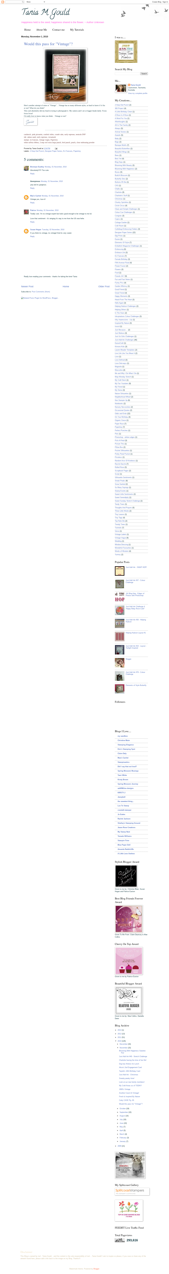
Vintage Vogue (120, 538)
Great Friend (119, 293)
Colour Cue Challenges (123, 212)
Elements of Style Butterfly (136, 685)
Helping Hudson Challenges (125, 306)
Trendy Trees (120, 524)
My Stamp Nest (124, 832)
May (121, 1127)
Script (117, 474)
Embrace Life (120, 253)
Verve (117, 531)
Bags (117, 142)
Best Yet (118, 159)
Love (117, 357)
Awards (118, 135)
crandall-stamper (124, 810)
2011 (120, 1037)
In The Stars (119, 313)
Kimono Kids (120, 347)
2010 (120, 1041)
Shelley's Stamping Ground (129, 823)
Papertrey (77, 151)
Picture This (119, 444)
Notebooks (119, 404)
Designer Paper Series (53, 151)
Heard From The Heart (123, 300)
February (123, 1138)
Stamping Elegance (126, 745)
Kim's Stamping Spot (126, 749)
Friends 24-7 (119, 276)
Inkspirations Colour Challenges (127, 316)
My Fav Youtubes (121, 383)
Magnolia (118, 367)
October (123, 1109)
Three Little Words (122, 511)
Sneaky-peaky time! (126, 1078)
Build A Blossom (121, 175)
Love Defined (120, 360)
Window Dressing (121, 545)
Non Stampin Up (121, 400)
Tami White (122, 775)
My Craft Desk (120, 380)
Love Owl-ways (120, 363)
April (122, 1130)
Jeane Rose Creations (126, 827)
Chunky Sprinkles (121, 202)
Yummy (118, 555)
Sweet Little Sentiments (124, 494)
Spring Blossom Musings (128, 771)
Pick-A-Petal (120, 440)
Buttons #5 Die (120, 182)
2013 (120, 1030)
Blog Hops (119, 162)
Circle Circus (120, 206)
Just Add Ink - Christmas (128, 1075)
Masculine (119, 370)
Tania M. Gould (45, 13)
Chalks (117, 189)
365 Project (119, 108)
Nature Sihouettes (122, 394)
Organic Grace (120, 420)
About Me (41, 29)
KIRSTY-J (121, 793)
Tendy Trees (119, 504)
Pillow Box (119, 447)
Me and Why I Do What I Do (125, 373)
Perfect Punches (121, 430)
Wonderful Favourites (123, 548)
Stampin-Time (123, 841)
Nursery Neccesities (122, 407)
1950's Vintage (124, 1089)
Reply (32, 174)
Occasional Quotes (122, 410)
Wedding (118, 541)
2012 (120, 1034)
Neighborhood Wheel (123, 397)
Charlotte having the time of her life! (132, 1060)
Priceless (118, 457)
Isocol (117, 326)
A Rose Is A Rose (121, 115)
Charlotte (118, 192)
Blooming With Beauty (123, 165)
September (124, 1112)
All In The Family (121, 125)
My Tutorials (77, 29)
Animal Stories (120, 132)
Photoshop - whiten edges (125, 437)
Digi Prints (119, 236)
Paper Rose (119, 424)
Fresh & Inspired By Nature (129, 1097)
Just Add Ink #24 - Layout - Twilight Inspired (136, 647)
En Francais (67, 151)
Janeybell (121, 797)
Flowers (118, 269)
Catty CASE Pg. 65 (126, 1100)
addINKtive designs (125, 788)
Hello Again (119, 303)
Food (117, 273)
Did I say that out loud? (127, 767)
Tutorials (118, 528)
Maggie (128, 659)
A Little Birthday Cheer (123, 112)
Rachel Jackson (124, 819)
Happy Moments (121, 296)
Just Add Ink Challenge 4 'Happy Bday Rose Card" (135, 607)
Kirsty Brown (123, 780)
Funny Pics (119, 283)
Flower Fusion (120, 266)
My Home (118, 390)
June (122, 1123)
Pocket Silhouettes (122, 450)
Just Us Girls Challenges (124, 336)
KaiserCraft (119, 343)
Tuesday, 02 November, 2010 (53, 230)
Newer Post (27, 286)
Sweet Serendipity (122, 497)
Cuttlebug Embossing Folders (126, 229)
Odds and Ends (121, 414)
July (121, 1119)
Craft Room (119, 226)
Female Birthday (121, 259)
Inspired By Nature (122, 323)
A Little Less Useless (126, 854)
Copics (117, 219)
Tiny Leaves (119, 514)
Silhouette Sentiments (123, 477)
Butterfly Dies (120, 179)
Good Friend (119, 289)
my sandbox (123, 736)
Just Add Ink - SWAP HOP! (136, 567)
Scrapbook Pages (121, 471)
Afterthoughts (120, 122)
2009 (120, 1146)
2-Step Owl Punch (37, 151)
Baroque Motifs (120, 145)
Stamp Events (120, 491)
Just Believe (119, 333)
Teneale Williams (125, 836)
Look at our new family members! (132, 1082)
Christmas (119, 199)
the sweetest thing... (126, 801)
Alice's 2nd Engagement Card (130, 1067)
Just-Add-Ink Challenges (124, 340)
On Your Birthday (121, 417)
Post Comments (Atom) (41, 292)
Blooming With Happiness (125, 169)
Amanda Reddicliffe (126, 849)
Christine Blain (124, 740)
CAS (116, 186)
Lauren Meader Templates (125, 350)
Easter (117, 239)
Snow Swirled (120, 484)
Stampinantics (123, 762)
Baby (117, 139)
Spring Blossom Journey (128, 784)
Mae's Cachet (35, 196)
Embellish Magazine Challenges (127, 246)
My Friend (119, 387)
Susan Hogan (35, 230)
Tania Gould (136, 85)
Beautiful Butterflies (122, 149)
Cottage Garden (121, 222)
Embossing (119, 249)
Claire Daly (122, 753)
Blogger (96, 1269)
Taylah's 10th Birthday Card (129, 1071)
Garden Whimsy (121, 286)
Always (117, 128)
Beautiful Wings (121, 152)
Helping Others (120, 310)
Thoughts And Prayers (123, 508)
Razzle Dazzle (120, 464)
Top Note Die (120, 521)
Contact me (58, 29)
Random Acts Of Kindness (125, 461)
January (123, 1141)
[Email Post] (55, 148)
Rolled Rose (119, 467)
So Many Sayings (121, 487)
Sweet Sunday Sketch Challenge (127, 501)
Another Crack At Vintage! (129, 1093)
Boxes (117, 172)
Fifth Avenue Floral (122, 263)
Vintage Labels (120, 534)
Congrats (118, 216)
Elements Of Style (122, 242)
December (124, 1044)
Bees (117, 155)
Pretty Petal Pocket (122, 454)
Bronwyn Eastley (37, 167)
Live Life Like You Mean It (125, 353)
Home (27, 29)
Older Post (104, 286)
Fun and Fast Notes (122, 279)
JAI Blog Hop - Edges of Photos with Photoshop (135, 594)
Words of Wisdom (121, 551)
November (124, 1048)
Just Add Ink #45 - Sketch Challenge (133, 1056)
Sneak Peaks (120, 481)
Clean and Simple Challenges (126, 209)
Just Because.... (121, 330)
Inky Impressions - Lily (123, 320)
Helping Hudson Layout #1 (136, 633)
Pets (116, 434)
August (123, 1116)
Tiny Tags (118, 518)
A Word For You (121, 118)
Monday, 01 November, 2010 (56, 167)
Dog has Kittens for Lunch (129, 1064)
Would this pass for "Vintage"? (48, 43)
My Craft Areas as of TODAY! (130, 1086)
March (122, 1134)
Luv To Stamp (123, 806)
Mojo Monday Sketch (123, 377)
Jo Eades (121, 814)
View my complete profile (137, 93)
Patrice (33, 210)
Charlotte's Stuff (121, 196)
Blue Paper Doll (124, 845)
